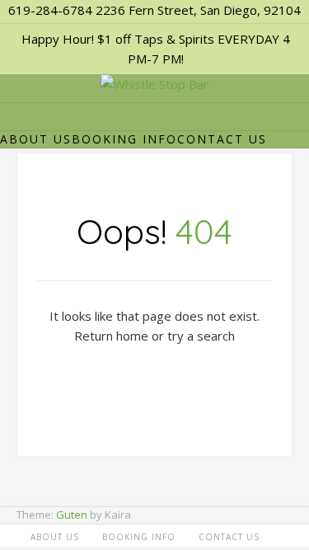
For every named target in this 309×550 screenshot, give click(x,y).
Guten (71, 514)
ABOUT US (36, 139)
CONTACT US (222, 139)
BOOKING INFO (124, 139)
